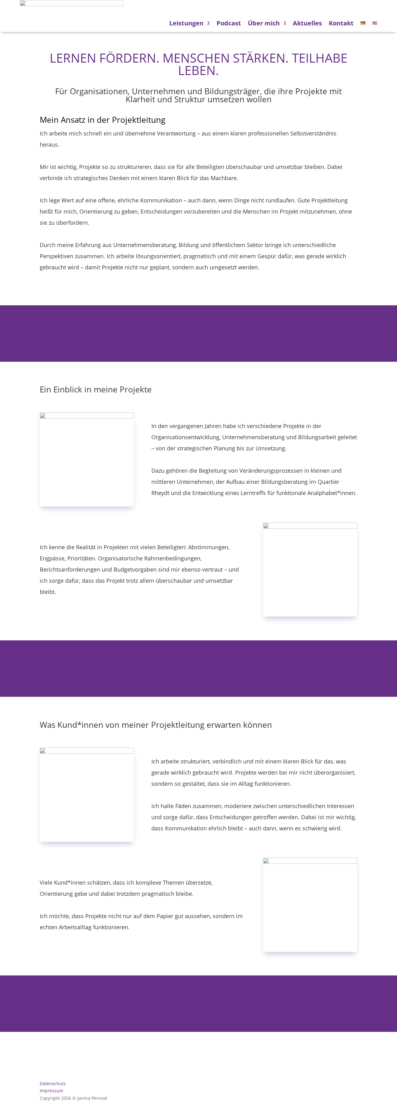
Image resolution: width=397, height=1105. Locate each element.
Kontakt (341, 23)
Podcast (228, 23)
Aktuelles (307, 23)
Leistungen (186, 23)
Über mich (264, 23)
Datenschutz (53, 1083)
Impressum (51, 1091)
